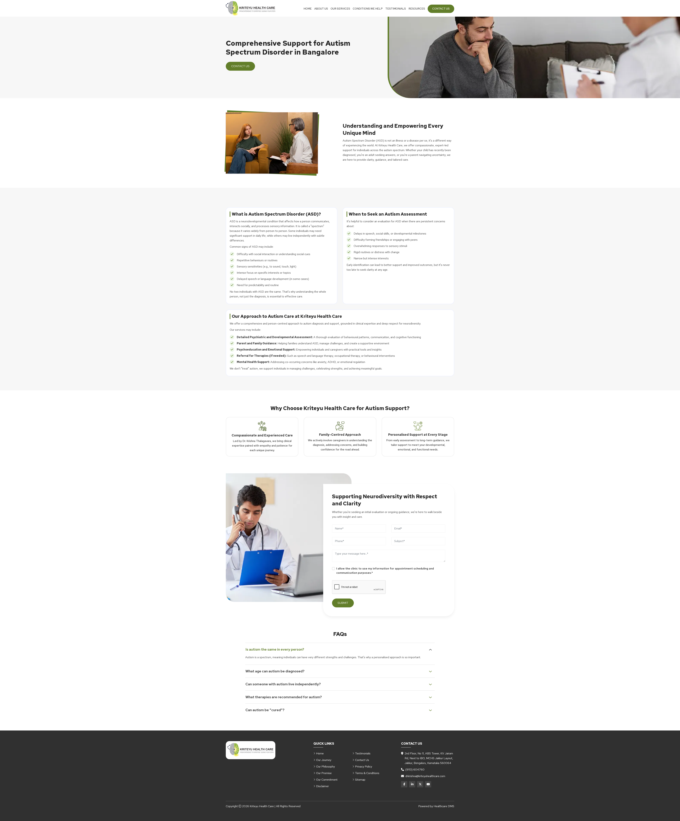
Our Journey (323, 760)
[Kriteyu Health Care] (250, 8)
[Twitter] (420, 784)
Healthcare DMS (444, 806)
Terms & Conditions (367, 773)
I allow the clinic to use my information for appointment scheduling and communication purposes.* (385, 571)
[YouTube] (428, 784)
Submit (343, 603)
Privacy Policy (363, 766)
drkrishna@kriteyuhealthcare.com (425, 776)
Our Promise (324, 773)
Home (308, 8)
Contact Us (441, 8)
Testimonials (395, 8)
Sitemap (360, 779)
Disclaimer (322, 786)
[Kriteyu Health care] (250, 750)
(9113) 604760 (414, 769)
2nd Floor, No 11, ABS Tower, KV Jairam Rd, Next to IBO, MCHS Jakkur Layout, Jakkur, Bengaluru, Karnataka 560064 (429, 758)
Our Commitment (327, 779)
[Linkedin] (412, 784)
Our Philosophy (325, 766)
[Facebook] (404, 784)
